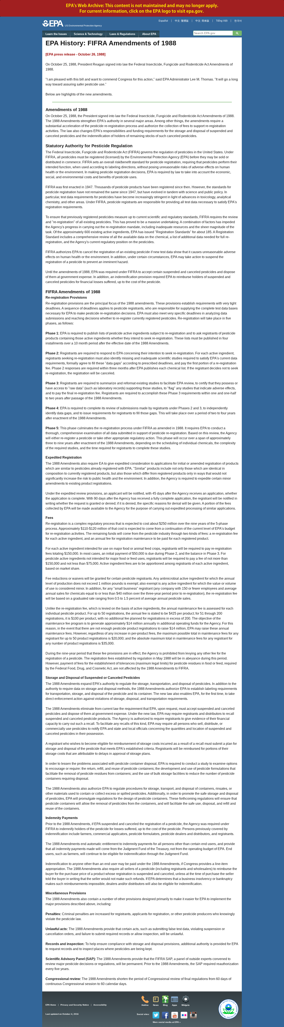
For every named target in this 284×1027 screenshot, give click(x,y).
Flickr (184, 1015)
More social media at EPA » (167, 1022)
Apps (174, 1005)
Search (237, 33)
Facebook (165, 1015)
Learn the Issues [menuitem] (56, 34)
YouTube (174, 1015)
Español (163, 20)
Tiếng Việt (221, 20)
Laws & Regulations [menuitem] (122, 34)
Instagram (193, 1015)
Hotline (145, 1005)
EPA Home (51, 1005)
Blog (165, 1005)
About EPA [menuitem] (149, 34)
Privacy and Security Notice (75, 1005)
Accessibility (100, 1005)
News (156, 1005)
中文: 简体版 (202, 20)
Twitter (156, 1015)
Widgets (186, 1005)
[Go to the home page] (53, 23)
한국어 (238, 20)
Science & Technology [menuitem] (88, 34)
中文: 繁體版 (182, 20)
